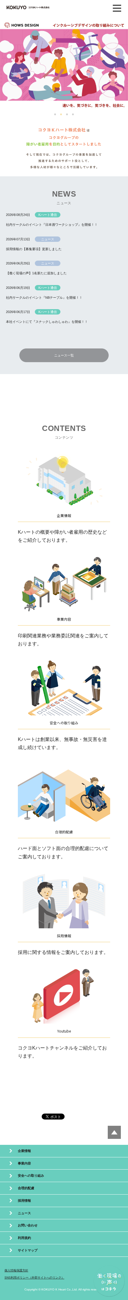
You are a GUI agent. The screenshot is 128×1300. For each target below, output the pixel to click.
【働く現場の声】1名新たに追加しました (36, 273)
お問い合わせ (28, 1225)
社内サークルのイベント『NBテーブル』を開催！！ (44, 297)
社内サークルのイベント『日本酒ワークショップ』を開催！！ (52, 224)
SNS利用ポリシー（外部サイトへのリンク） (34, 1277)
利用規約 (24, 1238)
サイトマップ (28, 1250)
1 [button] (55, 114)
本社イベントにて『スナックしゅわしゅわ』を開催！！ (47, 321)
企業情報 (24, 1151)
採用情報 (24, 1200)
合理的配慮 (26, 1188)
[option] (64, 65)
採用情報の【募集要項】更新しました (34, 249)
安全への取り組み (31, 1175)
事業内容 (24, 1163)
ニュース (24, 1213)
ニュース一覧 (64, 355)
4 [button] (73, 114)
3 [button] (67, 114)
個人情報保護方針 (16, 1270)
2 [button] (61, 114)
